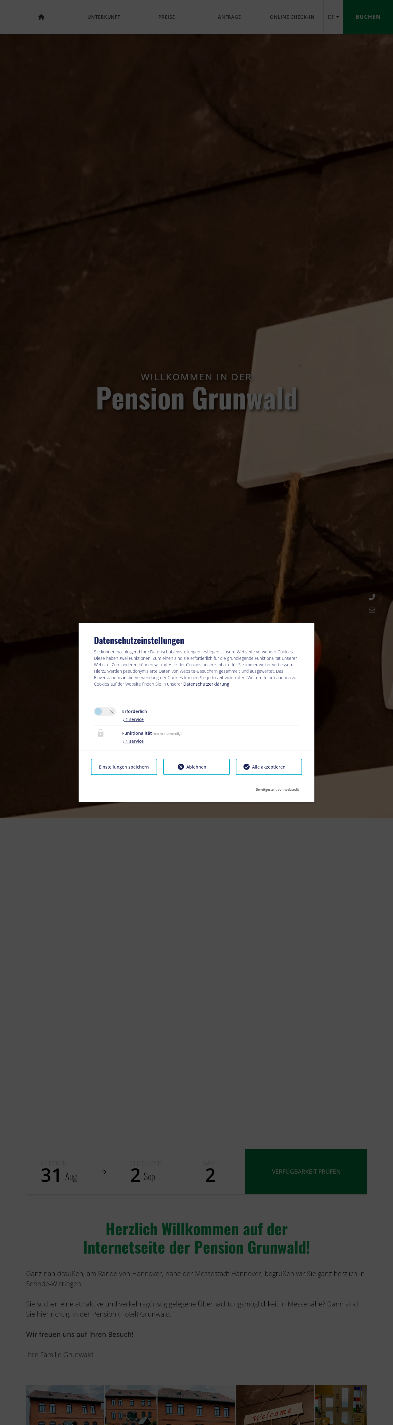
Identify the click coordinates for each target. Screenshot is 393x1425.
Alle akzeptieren (269, 767)
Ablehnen (196, 767)
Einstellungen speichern (124, 767)
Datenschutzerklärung (206, 684)
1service (133, 719)
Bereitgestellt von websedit (277, 787)
